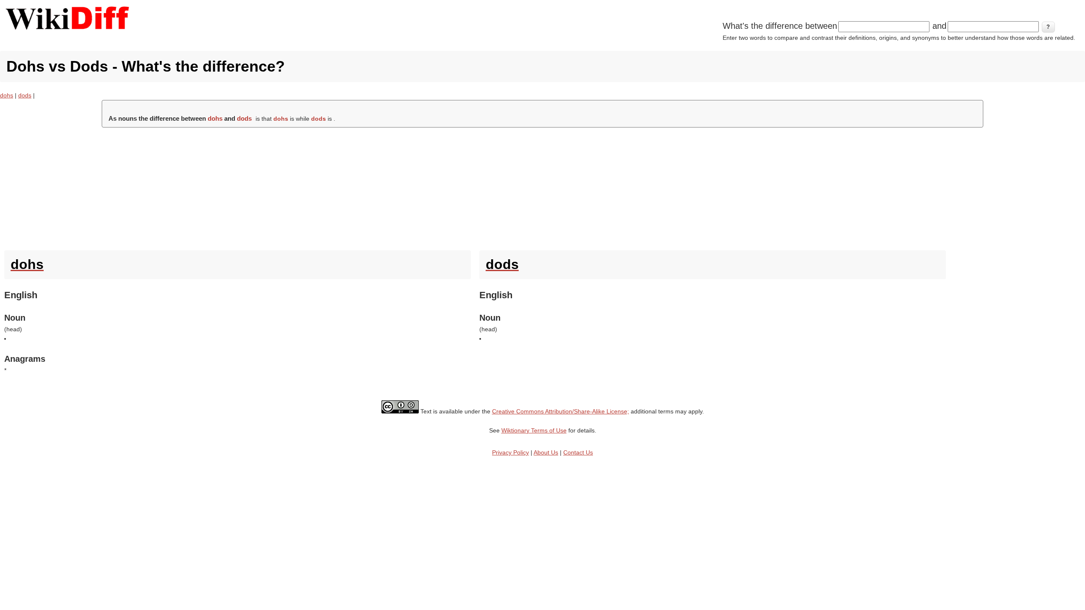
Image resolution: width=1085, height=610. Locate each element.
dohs (6, 95)
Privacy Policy (510, 452)
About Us (546, 452)
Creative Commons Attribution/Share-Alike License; (560, 411)
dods (24, 95)
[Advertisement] (542, 187)
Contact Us (578, 452)
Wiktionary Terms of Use (534, 430)
